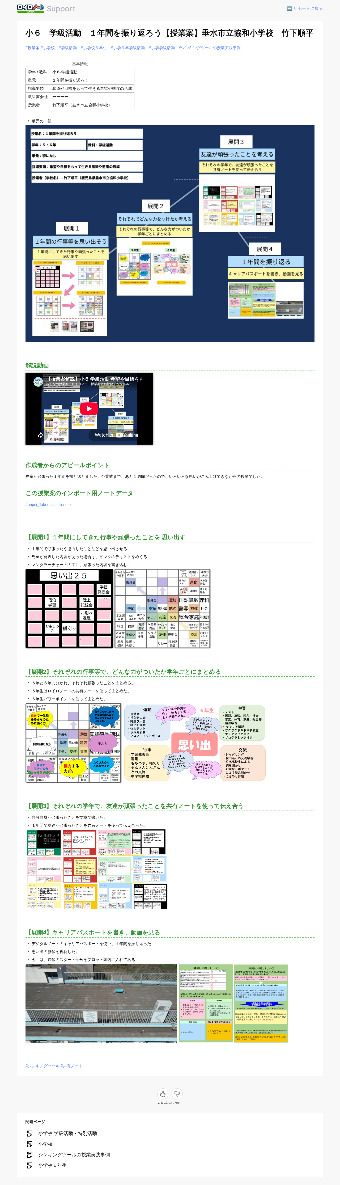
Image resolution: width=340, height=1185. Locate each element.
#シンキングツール (43, 1066)
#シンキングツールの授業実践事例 (210, 47)
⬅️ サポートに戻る (305, 8)
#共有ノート (72, 1066)
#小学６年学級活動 (128, 47)
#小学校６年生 (94, 47)
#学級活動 (68, 47)
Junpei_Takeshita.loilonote (48, 504)
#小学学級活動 (162, 47)
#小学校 (48, 47)
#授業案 (33, 47)
